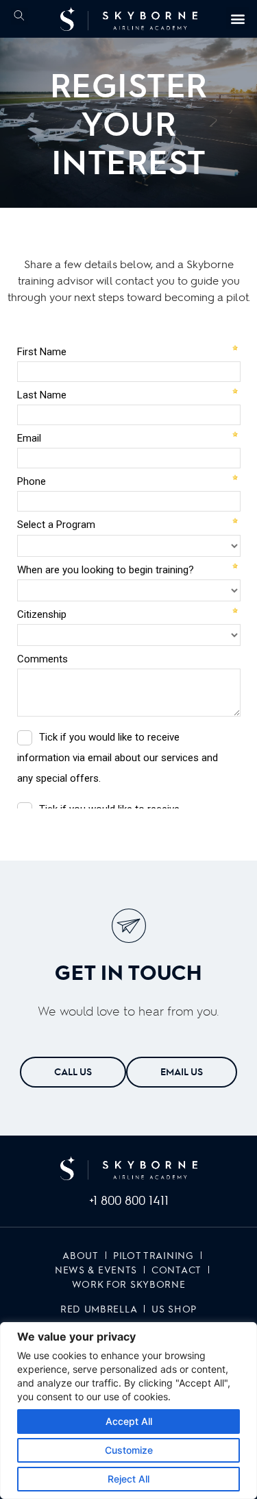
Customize (129, 1450)
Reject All (128, 1479)
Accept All (129, 1421)
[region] (128, 1410)
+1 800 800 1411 (129, 1200)
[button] (19, 16)
